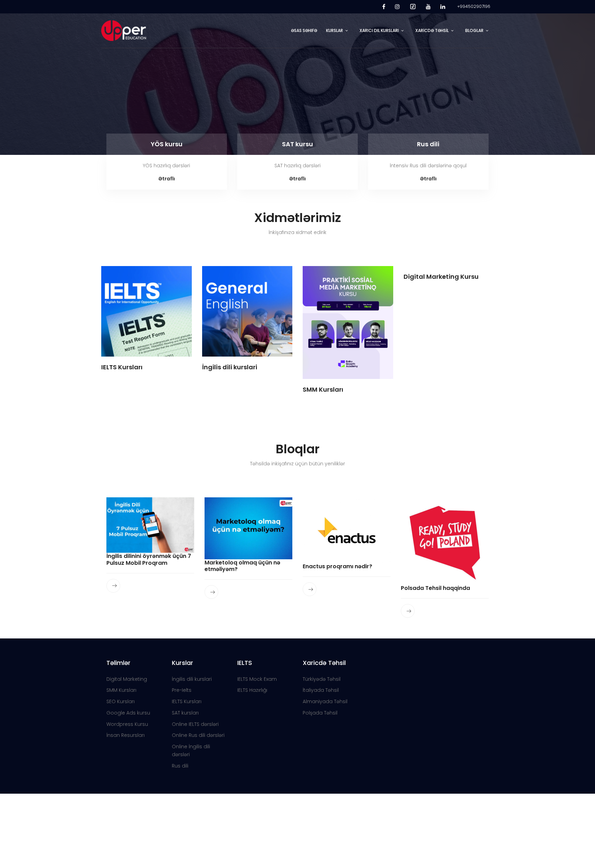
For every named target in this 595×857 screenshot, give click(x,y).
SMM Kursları (121, 690)
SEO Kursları (120, 701)
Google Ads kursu (128, 712)
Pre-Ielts (181, 690)
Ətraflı (166, 178)
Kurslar (334, 30)
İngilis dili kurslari (192, 679)
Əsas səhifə (304, 30)
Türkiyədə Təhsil (322, 679)
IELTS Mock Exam (257, 679)
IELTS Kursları (186, 701)
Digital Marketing (126, 679)
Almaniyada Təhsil (325, 701)
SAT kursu (297, 144)
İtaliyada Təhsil (321, 690)
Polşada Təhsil (320, 712)
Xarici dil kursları (379, 30)
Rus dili (428, 144)
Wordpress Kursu (127, 724)
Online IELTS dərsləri (195, 724)
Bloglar (474, 30)
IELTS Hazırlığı (252, 690)
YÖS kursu (166, 144)
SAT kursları (185, 712)
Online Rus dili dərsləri (198, 735)
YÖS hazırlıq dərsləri (166, 165)
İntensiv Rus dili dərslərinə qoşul (428, 165)
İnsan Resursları (125, 735)
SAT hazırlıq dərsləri (297, 165)
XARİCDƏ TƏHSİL (432, 30)
